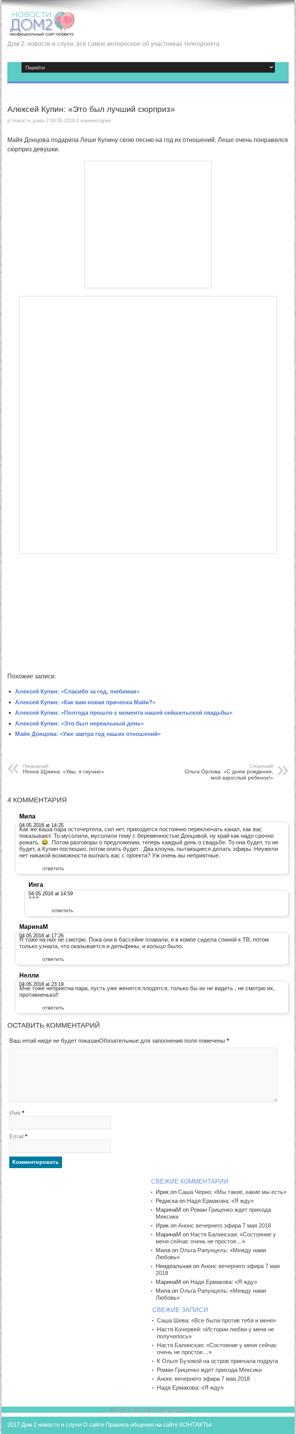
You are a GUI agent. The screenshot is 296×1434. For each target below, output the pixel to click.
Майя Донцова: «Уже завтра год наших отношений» (88, 734)
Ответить (53, 868)
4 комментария (93, 120)
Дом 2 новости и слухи (51, 1424)
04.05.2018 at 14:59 (51, 893)
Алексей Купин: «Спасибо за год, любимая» (77, 691)
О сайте (93, 1424)
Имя (14, 1112)
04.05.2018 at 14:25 (41, 825)
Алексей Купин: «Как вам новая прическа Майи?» (85, 702)
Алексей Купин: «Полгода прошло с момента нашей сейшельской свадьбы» (123, 712)
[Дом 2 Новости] (41, 31)
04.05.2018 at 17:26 (41, 936)
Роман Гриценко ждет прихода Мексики (209, 1369)
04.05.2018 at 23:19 (41, 984)
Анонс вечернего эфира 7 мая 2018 (224, 1225)
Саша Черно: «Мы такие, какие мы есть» (232, 1192)
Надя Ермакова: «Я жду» (220, 1200)
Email (16, 1136)
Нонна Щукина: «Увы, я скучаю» (63, 769)
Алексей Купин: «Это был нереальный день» (79, 723)
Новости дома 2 (30, 120)
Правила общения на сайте (142, 1424)
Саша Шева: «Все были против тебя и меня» (216, 1320)
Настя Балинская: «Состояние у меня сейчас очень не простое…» (216, 1238)
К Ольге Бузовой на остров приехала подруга (217, 1361)
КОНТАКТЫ (195, 1424)
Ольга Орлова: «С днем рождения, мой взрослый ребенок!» (229, 772)
